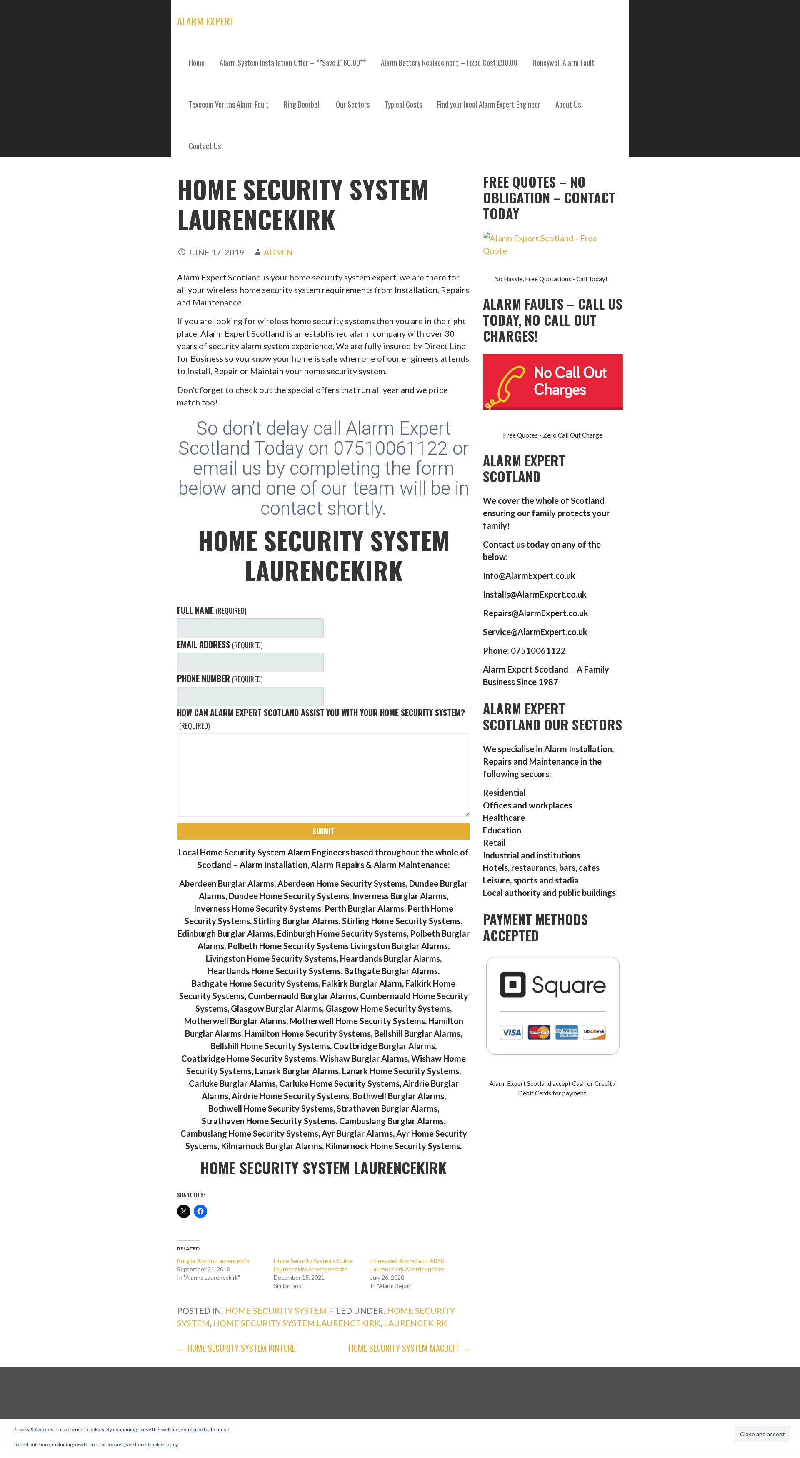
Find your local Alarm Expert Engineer (488, 104)
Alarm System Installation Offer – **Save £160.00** (293, 62)
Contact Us (205, 145)
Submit (323, 831)
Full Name (211, 610)
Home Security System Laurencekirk (296, 1323)
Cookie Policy (163, 1444)
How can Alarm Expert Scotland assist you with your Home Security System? (321, 718)
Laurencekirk (416, 1323)
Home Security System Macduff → (409, 1348)
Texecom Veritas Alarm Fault (229, 104)
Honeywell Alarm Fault (563, 62)
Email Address (219, 644)
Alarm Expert (205, 20)
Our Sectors (353, 104)
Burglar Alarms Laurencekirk (213, 1260)
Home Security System (276, 1310)
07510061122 (392, 448)
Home (197, 62)
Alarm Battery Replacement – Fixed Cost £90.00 (449, 62)
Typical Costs (403, 104)
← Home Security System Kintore (236, 1348)
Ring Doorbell (302, 104)
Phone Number (219, 678)
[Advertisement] (400, 229)
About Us (568, 104)
